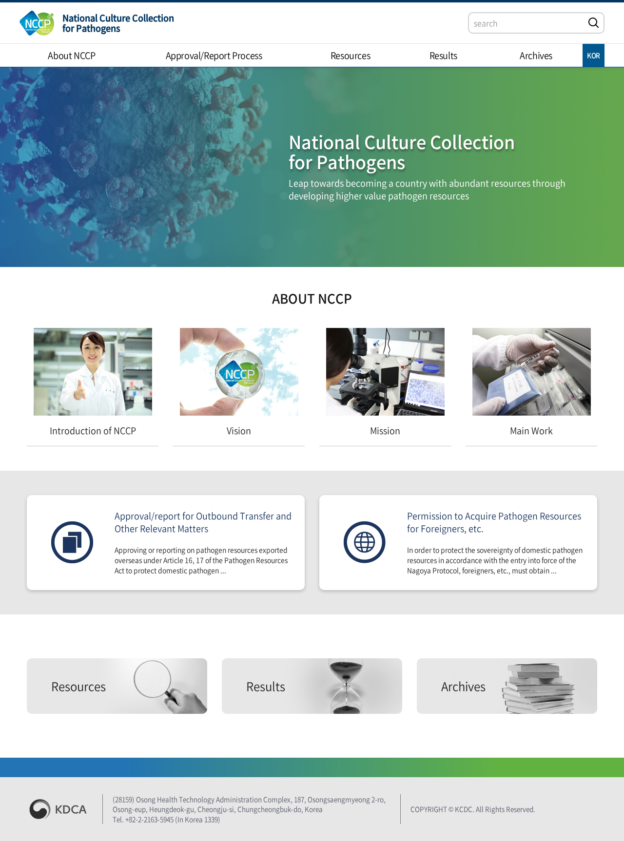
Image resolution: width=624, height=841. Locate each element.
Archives (463, 686)
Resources (78, 686)
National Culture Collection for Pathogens (118, 23)
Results (265, 686)
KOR (593, 55)
